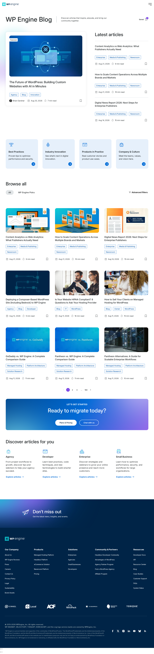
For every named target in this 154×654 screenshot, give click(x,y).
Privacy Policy (10, 579)
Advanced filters (140, 192)
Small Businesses (74, 564)
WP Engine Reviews (12, 560)
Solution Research (14, 371)
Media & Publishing (118, 57)
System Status (138, 588)
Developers (72, 569)
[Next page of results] (90, 390)
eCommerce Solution (42, 564)
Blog (24, 95)
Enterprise (100, 57)
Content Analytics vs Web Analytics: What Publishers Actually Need (117, 48)
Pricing (36, 574)
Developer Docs (139, 555)
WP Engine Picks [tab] (26, 192)
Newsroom (135, 57)
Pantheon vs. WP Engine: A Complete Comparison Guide (74, 358)
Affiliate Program (101, 574)
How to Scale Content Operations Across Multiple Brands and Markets (121, 76)
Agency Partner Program (104, 564)
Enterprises (72, 555)
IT (66, 309)
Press (7, 564)
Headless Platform (41, 560)
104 (86, 390)
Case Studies (138, 574)
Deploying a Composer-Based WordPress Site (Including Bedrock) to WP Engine (27, 301)
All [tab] (9, 192)
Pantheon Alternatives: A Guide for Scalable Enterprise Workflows (122, 358)
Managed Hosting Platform (44, 555)
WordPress (76, 309)
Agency (14, 95)
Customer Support (140, 579)
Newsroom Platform (41, 569)
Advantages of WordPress (105, 560)
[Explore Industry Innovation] (59, 154)
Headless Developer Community (107, 555)
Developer (31, 309)
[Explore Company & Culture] (132, 154)
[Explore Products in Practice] (95, 154)
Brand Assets (10, 593)
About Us (8, 555)
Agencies (71, 560)
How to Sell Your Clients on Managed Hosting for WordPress (123, 301)
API (134, 560)
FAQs (135, 583)
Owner (117, 309)
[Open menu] (150, 4)
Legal (7, 583)
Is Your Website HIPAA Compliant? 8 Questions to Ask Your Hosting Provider (75, 301)
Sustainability (9, 588)
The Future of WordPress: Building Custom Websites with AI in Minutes (37, 84)
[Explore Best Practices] (22, 154)
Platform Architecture (36, 366)
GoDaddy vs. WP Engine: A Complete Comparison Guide (25, 358)
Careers (8, 569)
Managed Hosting (14, 366)
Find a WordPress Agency (104, 569)
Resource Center (139, 564)
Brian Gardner (19, 101)
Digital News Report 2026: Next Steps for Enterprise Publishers (116, 104)
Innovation (35, 95)
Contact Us (9, 574)
